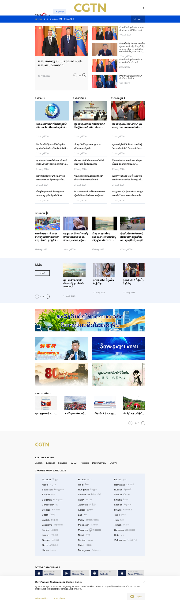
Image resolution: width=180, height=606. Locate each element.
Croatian (51, 509)
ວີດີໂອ (38, 265)
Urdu (119, 534)
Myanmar (89, 530)
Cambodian (50, 504)
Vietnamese (125, 540)
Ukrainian (124, 530)
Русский (85, 462)
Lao (82, 514)
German (50, 540)
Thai (119, 519)
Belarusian (53, 489)
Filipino (50, 530)
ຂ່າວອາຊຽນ (117, 98)
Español (50, 462)
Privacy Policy (41, 598)
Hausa (49, 550)
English (39, 462)
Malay (88, 519)
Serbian (122, 494)
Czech (49, 514)
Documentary (99, 462)
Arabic (49, 484)
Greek (50, 545)
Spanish (122, 504)
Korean (85, 509)
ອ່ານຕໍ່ (42, 273)
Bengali (48, 494)
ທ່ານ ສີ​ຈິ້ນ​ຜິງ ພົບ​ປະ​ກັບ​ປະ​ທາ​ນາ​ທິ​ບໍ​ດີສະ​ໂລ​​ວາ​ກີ (130, 61)
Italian (85, 499)
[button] (75, 75)
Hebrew (85, 479)
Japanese (87, 504)
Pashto (120, 479)
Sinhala (121, 499)
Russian (122, 489)
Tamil (120, 514)
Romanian (124, 484)
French (50, 534)
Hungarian (87, 489)
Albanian (50, 479)
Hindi (83, 484)
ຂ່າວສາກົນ (78, 98)
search (140, 19)
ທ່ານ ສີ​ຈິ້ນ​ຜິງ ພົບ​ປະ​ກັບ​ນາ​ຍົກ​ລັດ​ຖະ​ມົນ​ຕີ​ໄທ (130, 77)
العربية (74, 462)
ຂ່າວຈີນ (38, 98)
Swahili (123, 509)
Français (62, 462)
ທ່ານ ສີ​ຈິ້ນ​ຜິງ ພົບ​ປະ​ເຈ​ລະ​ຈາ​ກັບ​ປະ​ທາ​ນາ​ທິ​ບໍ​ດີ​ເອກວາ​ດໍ (131, 28)
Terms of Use (58, 598)
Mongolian (88, 524)
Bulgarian (52, 499)
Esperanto (52, 524)
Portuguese (89, 550)
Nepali (84, 534)
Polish (85, 545)
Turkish (121, 524)
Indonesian (90, 494)
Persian (85, 540)
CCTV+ (113, 462)
